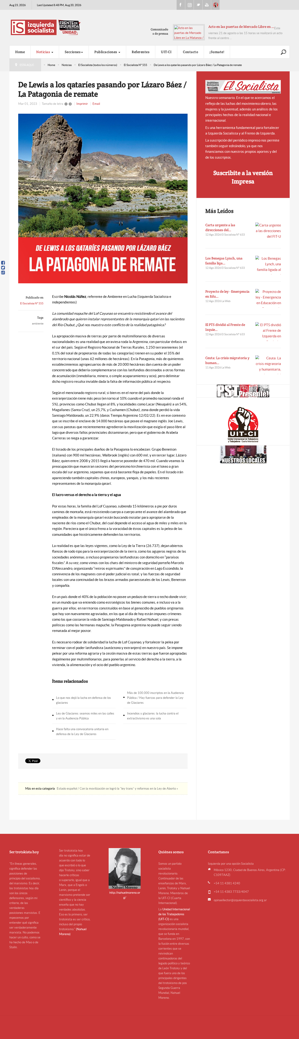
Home (20, 52)
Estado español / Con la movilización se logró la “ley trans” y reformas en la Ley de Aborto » (117, 788)
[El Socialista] (243, 87)
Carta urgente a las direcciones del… (220, 227)
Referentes (141, 52)
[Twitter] (3, 268)
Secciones (73, 52)
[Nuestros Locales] (243, 454)
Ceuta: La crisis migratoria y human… (227, 360)
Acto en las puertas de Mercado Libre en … (241, 26)
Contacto (190, 52)
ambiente (37, 323)
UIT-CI (215, 5)
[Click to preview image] (103, 198)
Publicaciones (106, 52)
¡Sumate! (217, 52)
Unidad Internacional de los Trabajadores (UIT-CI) (174, 914)
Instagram (189, 5)
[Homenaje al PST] (243, 391)
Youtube (207, 5)
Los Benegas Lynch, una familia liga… (223, 260)
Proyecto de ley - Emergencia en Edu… (227, 294)
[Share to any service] (3, 272)
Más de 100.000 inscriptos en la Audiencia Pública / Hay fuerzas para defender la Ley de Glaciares (155, 697)
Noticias (43, 52)
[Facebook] (3, 263)
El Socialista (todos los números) (97, 64)
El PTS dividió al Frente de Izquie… (225, 327)
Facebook (181, 5)
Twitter (198, 5)
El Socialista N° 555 (135, 64)
